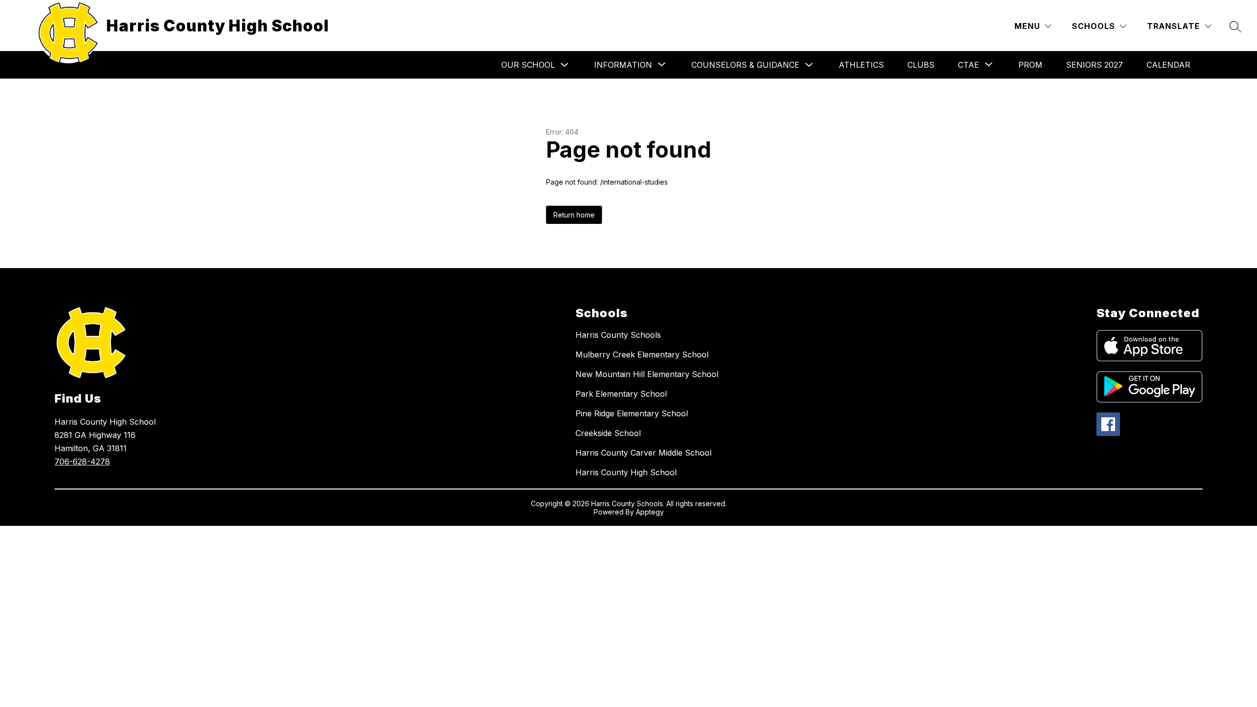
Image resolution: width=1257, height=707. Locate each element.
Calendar (1168, 65)
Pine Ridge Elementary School (631, 413)
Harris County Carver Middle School (643, 453)
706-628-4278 (82, 461)
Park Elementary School (621, 394)
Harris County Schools (618, 335)
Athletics (861, 65)
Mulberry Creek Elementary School (642, 354)
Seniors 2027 (1094, 65)
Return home (574, 215)
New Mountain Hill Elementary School (646, 374)
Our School (528, 65)
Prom (1030, 65)
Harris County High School (626, 472)
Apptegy (650, 512)
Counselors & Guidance (745, 65)
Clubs (920, 65)
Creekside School (608, 433)
